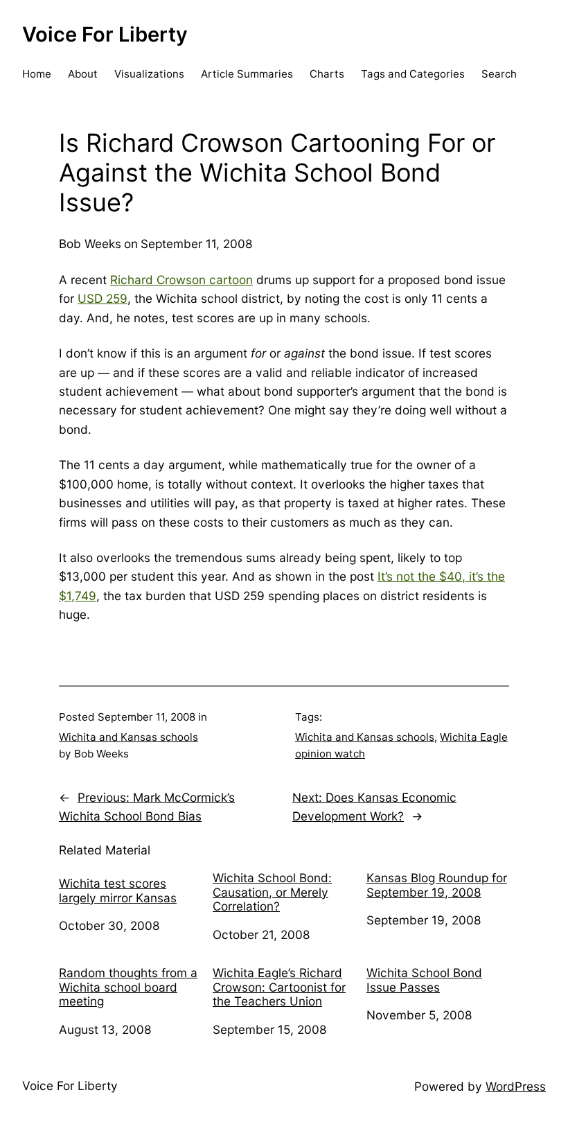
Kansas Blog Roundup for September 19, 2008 (436, 885)
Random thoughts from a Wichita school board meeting (128, 987)
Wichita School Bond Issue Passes (424, 980)
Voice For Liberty (105, 34)
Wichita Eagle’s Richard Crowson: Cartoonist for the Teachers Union (279, 987)
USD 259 (102, 298)
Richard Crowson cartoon (181, 279)
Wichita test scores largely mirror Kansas (118, 890)
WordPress (516, 1086)
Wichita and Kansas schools (128, 737)
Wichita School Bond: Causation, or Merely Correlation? (272, 892)
